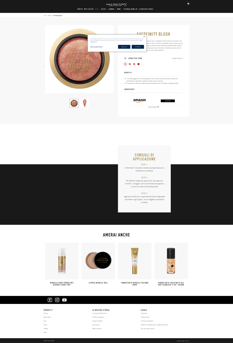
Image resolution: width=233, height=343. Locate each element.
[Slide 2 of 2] (84, 103)
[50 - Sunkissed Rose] (134, 64)
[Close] (144, 37)
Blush (49, 15)
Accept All (138, 46)
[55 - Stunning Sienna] (138, 64)
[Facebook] (50, 300)
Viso (45, 15)
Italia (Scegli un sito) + (183, 341)
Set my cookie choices (147, 328)
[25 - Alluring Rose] (130, 64)
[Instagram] (57, 300)
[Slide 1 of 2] (74, 103)
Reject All (124, 46)
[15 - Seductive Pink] (125, 64)
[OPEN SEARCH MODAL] (188, 4)
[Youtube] (64, 300)
